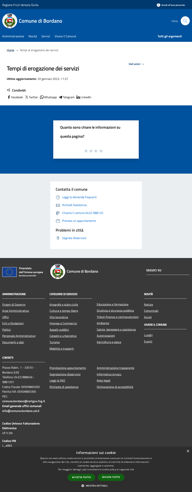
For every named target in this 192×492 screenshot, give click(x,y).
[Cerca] (185, 20)
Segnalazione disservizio (65, 374)
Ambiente (103, 323)
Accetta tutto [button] (81, 477)
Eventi (148, 341)
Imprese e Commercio (63, 323)
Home (10, 50)
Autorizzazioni (106, 335)
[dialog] (96, 469)
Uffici (5, 317)
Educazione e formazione (112, 304)
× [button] (187, 451)
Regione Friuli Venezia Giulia (20, 5)
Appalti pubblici (59, 329)
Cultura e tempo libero (64, 310)
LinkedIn (85, 97)
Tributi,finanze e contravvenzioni (118, 317)
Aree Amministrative (15, 310)
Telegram (68, 97)
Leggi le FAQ (57, 380)
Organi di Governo (13, 304)
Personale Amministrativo (18, 336)
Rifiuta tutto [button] (111, 477)
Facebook (17, 97)
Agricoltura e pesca (109, 342)
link (132, 469)
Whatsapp (50, 97)
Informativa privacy (109, 374)
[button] (96, 486)
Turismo (55, 342)
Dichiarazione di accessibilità (115, 387)
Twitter (33, 97)
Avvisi (148, 317)
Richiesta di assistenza (64, 387)
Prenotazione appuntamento (68, 368)
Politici (6, 329)
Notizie (148, 304)
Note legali (103, 380)
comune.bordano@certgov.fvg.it (23, 401)
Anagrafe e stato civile (64, 304)
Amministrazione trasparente (115, 368)
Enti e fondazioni (13, 323)
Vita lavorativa (59, 317)
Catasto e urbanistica (63, 336)
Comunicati (151, 310)
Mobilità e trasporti (62, 348)
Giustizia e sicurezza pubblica (115, 310)
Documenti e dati (13, 342)
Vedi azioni (135, 64)
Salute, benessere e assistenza (116, 329)
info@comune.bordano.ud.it (20, 411)
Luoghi (148, 335)
